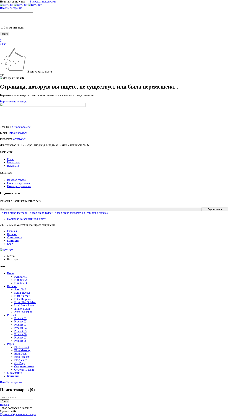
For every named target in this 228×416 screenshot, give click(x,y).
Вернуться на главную (13, 101)
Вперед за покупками (43, 1)
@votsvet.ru (19, 138)
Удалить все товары (24, 414)
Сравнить (6, 414)
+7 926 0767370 (21, 126)
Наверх (4, 404)
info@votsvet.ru (18, 132)
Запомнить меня (14, 27)
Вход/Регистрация (11, 7)
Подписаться (215, 209)
